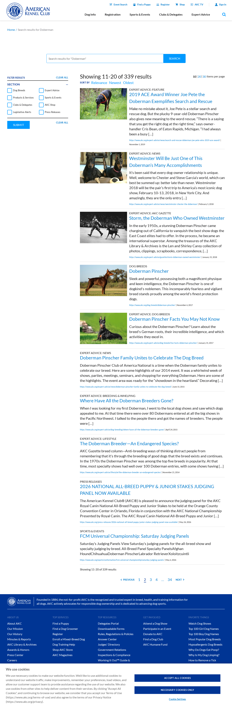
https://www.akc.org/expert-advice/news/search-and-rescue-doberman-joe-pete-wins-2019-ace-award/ (174, 140)
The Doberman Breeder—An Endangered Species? (129, 443)
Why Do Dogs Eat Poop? (203, 649)
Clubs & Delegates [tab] (171, 14)
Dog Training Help (64, 644)
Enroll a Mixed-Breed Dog (69, 639)
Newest (115, 82)
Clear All (62, 77)
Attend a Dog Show (155, 623)
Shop (182, 4)
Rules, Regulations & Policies (115, 634)
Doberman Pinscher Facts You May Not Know (174, 319)
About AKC (14, 623)
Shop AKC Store (63, 649)
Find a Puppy (144, 4)
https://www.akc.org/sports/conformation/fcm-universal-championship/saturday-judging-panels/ (122, 560)
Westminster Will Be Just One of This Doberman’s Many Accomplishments (165, 161)
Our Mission (15, 628)
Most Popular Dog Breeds (204, 639)
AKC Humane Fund (155, 644)
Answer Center (107, 639)
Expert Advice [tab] (201, 14)
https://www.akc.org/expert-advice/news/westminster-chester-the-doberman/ (163, 204)
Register (165, 4)
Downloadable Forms (111, 628)
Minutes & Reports (19, 639)
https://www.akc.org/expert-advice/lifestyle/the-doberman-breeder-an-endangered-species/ (120, 472)
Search (174, 58)
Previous (128, 579)
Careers (12, 660)
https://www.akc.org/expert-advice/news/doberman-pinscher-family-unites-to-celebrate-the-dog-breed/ (125, 387)
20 (199, 76)
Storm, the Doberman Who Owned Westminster (177, 218)
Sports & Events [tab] (140, 14)
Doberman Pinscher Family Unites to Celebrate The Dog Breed (142, 357)
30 (204, 76)
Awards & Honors (18, 649)
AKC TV (199, 4)
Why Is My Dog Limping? (203, 655)
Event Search (120, 4)
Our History (14, 634)
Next (179, 579)
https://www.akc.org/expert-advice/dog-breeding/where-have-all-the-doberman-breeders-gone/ (122, 430)
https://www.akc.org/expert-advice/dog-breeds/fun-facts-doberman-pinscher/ (163, 343)
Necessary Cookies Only (177, 689)
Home (11, 29)
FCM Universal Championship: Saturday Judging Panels (134, 536)
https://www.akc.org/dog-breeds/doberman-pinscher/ (152, 305)
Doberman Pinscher (149, 271)
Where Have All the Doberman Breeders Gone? (126, 400)
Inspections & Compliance (114, 655)
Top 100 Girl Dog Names (203, 628)
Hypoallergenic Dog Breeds (205, 644)
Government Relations (112, 649)
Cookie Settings (177, 699)
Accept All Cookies (177, 678)
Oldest (128, 82)
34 (170, 579)
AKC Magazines (62, 655)
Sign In (222, 4)
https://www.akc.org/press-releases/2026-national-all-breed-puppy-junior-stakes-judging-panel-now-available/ (129, 522)
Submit (18, 125)
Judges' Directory (109, 644)
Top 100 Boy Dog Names (203, 634)
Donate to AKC (152, 634)
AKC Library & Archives (22, 644)
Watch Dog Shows (199, 623)
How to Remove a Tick (202, 660)
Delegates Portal (108, 623)
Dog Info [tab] (90, 14)
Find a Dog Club (153, 639)
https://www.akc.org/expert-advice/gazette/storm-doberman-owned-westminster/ (165, 257)
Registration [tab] (113, 14)
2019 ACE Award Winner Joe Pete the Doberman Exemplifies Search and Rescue (170, 98)
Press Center (15, 655)
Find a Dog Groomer (65, 628)
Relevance (99, 82)
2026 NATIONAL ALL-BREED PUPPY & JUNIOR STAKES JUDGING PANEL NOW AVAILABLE (147, 490)
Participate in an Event (157, 628)
